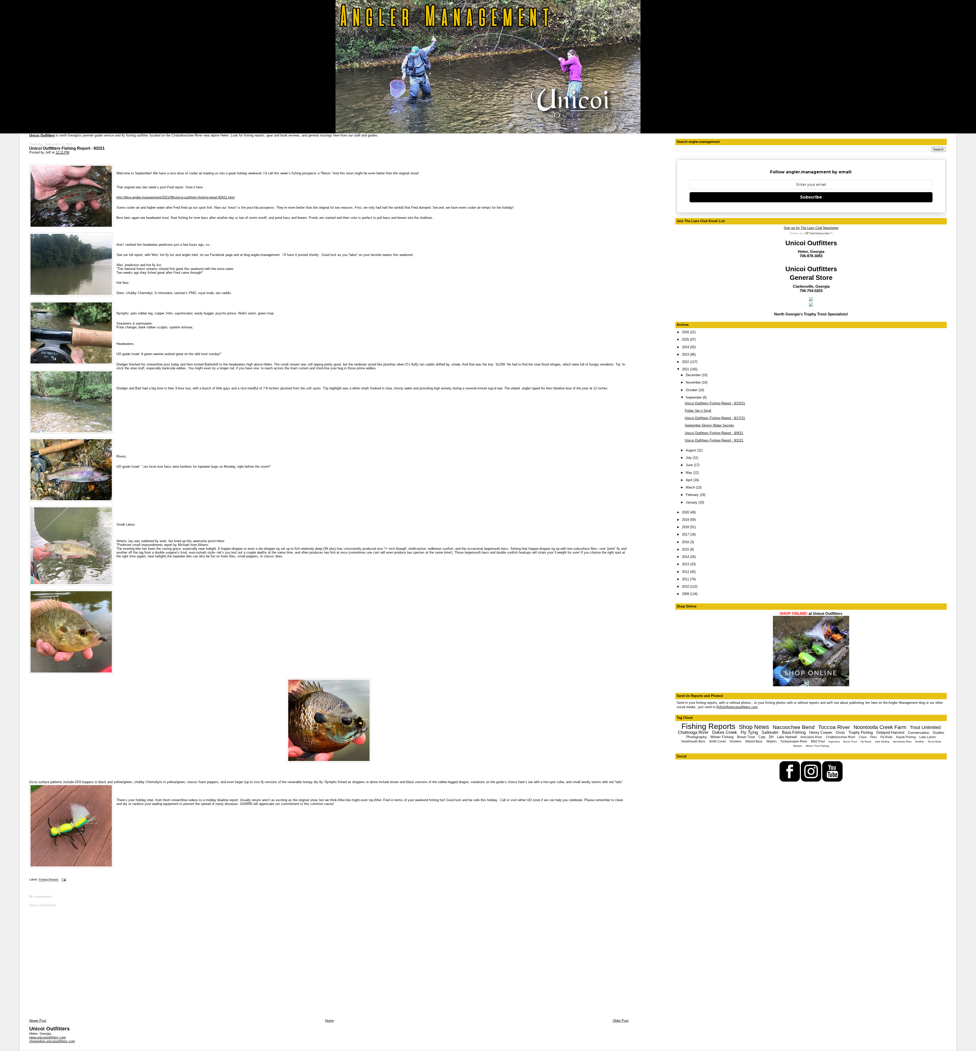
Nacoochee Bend (794, 727)
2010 (686, 586)
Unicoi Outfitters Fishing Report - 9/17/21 (715, 418)
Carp (761, 737)
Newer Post (37, 1021)
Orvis (840, 732)
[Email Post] (63, 879)
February (693, 495)
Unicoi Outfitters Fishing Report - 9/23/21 (715, 403)
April (689, 480)
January (692, 502)
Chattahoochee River (840, 737)
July (689, 458)
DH (771, 737)
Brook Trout (850, 741)
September (694, 397)
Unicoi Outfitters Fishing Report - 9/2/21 (67, 148)
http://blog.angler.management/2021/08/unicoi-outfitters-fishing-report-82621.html (175, 197)
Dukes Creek (724, 732)
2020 (686, 512)
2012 (686, 572)
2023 (686, 354)
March (691, 487)
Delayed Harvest (890, 732)
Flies (873, 737)
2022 (686, 362)
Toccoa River (834, 727)
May (689, 473)
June (690, 465)
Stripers (771, 741)
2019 (686, 520)
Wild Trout (818, 741)
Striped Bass (753, 741)
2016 (686, 542)
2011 (686, 579)
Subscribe (811, 197)
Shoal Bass (934, 741)
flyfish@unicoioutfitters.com (737, 707)
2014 (686, 557)
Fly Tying (749, 732)
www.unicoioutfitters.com (47, 1037)
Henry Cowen (820, 732)
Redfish (919, 741)
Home (329, 1021)
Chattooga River (693, 732)
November (694, 382)
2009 (686, 594)
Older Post (621, 1021)
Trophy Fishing (860, 732)
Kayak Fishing (906, 737)
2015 (686, 549)
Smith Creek (717, 741)
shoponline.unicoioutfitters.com (52, 1041)
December (694, 375)
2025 (686, 339)
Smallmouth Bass (693, 741)
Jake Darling (882, 741)
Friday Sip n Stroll (698, 411)
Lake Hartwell (787, 737)
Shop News (754, 727)
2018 (686, 527)
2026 (686, 332)
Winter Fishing (722, 737)
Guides (938, 732)
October (692, 390)
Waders (797, 745)
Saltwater (770, 732)
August (691, 450)
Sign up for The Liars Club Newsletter (811, 228)
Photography (696, 737)
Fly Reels (866, 741)
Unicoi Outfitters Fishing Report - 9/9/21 (714, 433)
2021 (686, 369)
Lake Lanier (927, 737)
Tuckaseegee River (793, 741)
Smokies (735, 741)
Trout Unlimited (925, 727)
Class (863, 737)
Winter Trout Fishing (817, 745)
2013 (686, 564)
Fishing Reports (48, 879)
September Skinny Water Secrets (709, 425)
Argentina (834, 741)
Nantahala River (902, 741)
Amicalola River (811, 737)
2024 (686, 347)
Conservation (918, 732)
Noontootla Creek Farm (879, 727)
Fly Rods (886, 737)
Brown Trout (746, 737)
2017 (686, 534)
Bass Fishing (794, 732)
